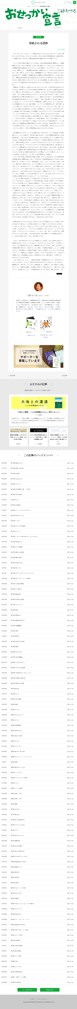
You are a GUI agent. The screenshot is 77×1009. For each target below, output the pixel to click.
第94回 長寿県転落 (16, 725)
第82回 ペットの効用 (16, 788)
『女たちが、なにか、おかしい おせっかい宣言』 (41, 307)
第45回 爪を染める (16, 982)
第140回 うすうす (15, 484)
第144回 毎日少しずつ (17, 463)
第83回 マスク (15, 783)
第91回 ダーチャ (15, 741)
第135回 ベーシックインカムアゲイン (21, 510)
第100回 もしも (15, 694)
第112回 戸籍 (14, 631)
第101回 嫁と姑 (15, 688)
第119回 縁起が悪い (16, 594)
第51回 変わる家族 (16, 951)
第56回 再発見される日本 (18, 924)
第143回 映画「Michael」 (18, 468)
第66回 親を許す (15, 872)
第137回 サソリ (15, 499)
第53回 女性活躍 (15, 940)
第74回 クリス (15, 830)
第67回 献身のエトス (16, 867)
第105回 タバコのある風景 (18, 667)
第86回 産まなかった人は (18, 767)
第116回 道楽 (14, 610)
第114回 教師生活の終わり (18, 620)
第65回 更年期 (15, 877)
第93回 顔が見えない (16, 730)
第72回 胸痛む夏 (15, 840)
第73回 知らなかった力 (17, 835)
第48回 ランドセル (16, 966)
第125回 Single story (16, 562)
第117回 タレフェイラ (17, 604)
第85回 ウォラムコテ (16, 772)
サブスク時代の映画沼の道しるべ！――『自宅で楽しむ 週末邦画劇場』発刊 (38, 437)
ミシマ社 (32, 999)
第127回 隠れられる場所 (17, 552)
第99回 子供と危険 (16, 699)
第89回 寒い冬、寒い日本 (18, 751)
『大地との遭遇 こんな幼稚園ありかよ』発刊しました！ (39, 412)
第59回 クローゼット (16, 909)
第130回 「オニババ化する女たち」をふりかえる (24, 536)
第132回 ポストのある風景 (18, 526)
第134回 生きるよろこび (17, 515)
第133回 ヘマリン (15, 520)
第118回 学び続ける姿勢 (17, 599)
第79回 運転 (14, 804)
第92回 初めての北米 (16, 736)
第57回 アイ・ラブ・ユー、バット (20, 919)
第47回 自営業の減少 (16, 972)
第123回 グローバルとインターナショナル (22, 573)
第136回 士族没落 (15, 505)
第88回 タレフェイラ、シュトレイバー (21, 756)
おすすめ (19, 28)
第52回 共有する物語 (16, 945)
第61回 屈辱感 (14, 898)
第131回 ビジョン (15, 531)
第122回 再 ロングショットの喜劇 (21, 578)
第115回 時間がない (16, 615)
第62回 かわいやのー (16, 893)
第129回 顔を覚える (16, 541)
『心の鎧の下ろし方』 (41, 309)
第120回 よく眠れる (16, 589)
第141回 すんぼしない (17, 479)
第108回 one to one (16, 652)
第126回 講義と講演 (16, 557)
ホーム (28, 6)
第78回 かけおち (15, 809)
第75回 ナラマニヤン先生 (18, 825)
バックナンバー (35, 6)
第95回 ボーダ (15, 720)
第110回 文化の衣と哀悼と (18, 641)
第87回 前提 (14, 762)
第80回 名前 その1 (16, 798)
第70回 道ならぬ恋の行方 (18, 851)
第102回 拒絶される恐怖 (17, 683)
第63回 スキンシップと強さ (18, 888)
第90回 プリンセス (16, 746)
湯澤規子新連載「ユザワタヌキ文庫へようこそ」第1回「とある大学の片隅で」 (18, 437)
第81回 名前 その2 (16, 793)
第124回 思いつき (15, 568)
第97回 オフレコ (15, 709)
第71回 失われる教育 (16, 846)
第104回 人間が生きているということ (21, 673)
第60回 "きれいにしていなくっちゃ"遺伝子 (22, 903)
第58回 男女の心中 (16, 914)
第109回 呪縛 (14, 646)
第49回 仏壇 (14, 961)
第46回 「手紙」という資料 (18, 977)
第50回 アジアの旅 (16, 956)
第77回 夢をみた (15, 814)
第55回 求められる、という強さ (19, 930)
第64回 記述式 (15, 882)
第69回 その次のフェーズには (19, 856)
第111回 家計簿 (15, 636)
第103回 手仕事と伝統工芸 (18, 678)
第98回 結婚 (14, 704)
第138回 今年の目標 (16, 494)
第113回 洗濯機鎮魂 (16, 625)
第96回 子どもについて (17, 715)
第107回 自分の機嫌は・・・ (18, 657)
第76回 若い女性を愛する (18, 819)
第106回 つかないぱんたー (18, 662)
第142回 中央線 (15, 473)
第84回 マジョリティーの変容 (19, 777)
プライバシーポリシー (42, 999)
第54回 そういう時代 (16, 935)
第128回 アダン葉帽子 (17, 547)
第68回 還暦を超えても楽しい (19, 861)
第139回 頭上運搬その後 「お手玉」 (21, 489)
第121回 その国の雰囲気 (17, 583)
